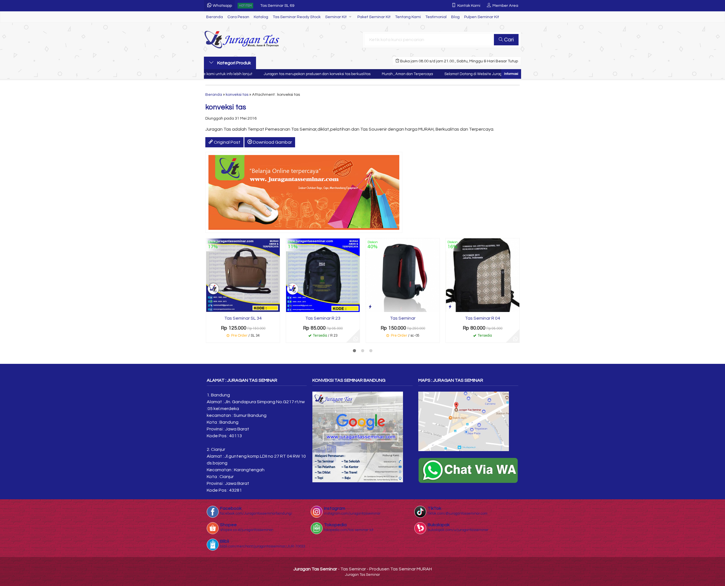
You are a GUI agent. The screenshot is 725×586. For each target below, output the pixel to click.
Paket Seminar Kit (374, 17)
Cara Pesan (238, 17)
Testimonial (436, 17)
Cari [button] (508, 40)
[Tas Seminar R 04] (482, 275)
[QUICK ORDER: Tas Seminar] (370, 306)
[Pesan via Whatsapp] (356, 338)
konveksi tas (237, 94)
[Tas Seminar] (403, 275)
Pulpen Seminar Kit (481, 17)
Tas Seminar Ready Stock (297, 17)
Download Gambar (272, 142)
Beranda (214, 17)
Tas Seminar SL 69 (277, 5)
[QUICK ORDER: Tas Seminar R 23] (290, 306)
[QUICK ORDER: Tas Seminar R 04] (450, 306)
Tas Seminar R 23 (322, 318)
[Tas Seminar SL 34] (243, 275)
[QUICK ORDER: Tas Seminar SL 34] (210, 306)
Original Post (226, 142)
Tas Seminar (402, 318)
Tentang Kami (408, 17)
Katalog (261, 17)
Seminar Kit (336, 17)
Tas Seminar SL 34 (243, 318)
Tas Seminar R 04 (482, 318)
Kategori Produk (233, 63)
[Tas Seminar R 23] (323, 275)
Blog (455, 17)
